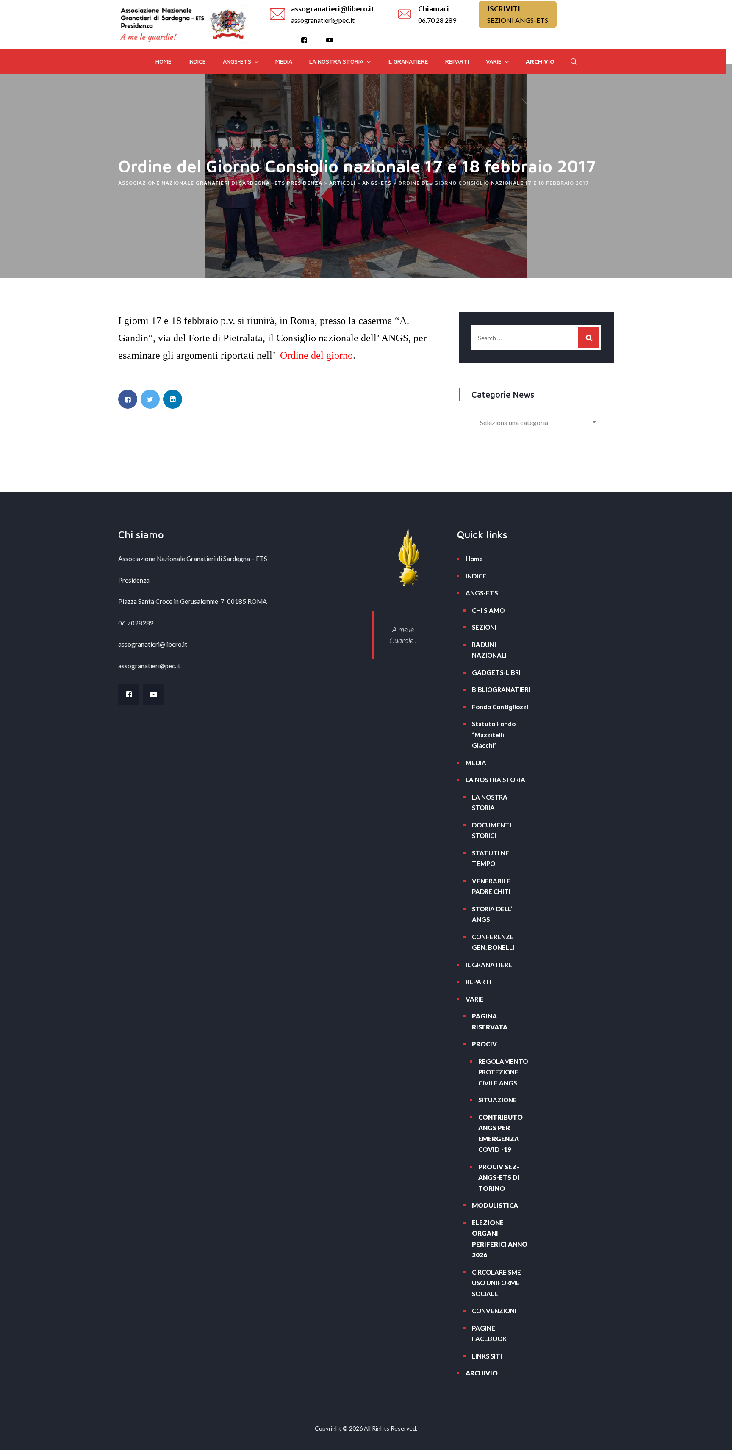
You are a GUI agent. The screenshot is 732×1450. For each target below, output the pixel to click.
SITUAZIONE (497, 1100)
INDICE (197, 61)
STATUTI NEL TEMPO (492, 858)
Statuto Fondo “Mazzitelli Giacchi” (494, 734)
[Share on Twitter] (150, 399)
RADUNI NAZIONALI (489, 650)
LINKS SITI (487, 1356)
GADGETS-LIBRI (496, 672)
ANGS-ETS (237, 61)
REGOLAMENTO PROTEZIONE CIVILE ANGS (503, 1072)
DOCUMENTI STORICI (491, 830)
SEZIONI (484, 627)
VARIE (494, 61)
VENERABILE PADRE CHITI (491, 886)
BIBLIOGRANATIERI (500, 689)
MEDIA (283, 61)
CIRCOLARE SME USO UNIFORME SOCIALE (496, 1283)
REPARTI (457, 61)
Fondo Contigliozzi (500, 707)
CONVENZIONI (494, 1310)
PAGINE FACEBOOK (489, 1333)
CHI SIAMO (488, 610)
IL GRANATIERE (408, 61)
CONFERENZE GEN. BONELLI (493, 942)
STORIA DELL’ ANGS (492, 914)
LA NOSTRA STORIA (336, 61)
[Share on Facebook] (127, 399)
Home (163, 61)
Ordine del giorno (316, 355)
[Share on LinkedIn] (172, 399)
